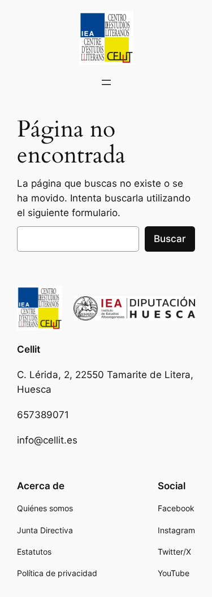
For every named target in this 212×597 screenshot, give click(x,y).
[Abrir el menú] (106, 82)
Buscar (170, 238)
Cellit (28, 349)
